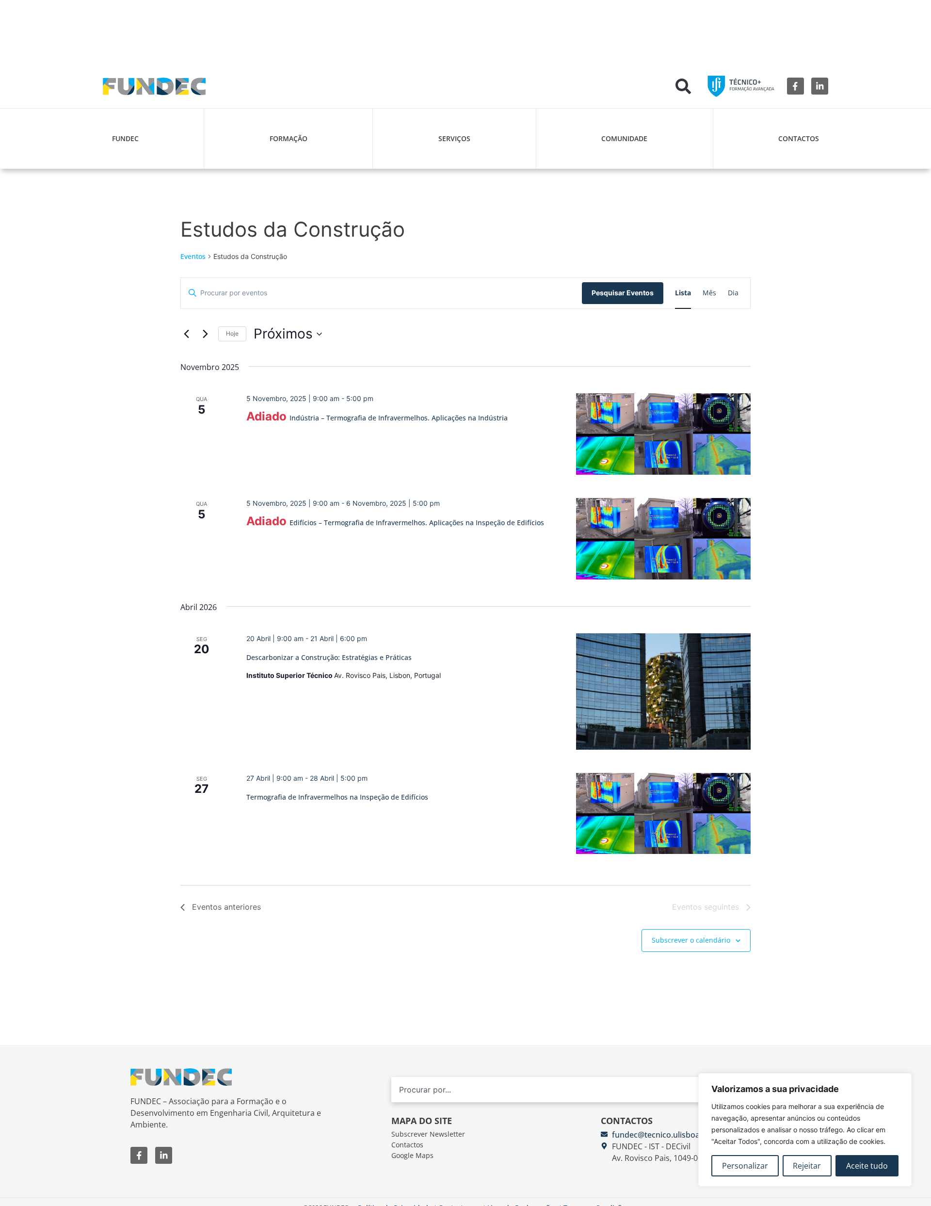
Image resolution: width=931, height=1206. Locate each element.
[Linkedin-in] (819, 86)
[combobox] (581, 1089)
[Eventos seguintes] (205, 334)
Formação (288, 138)
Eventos (193, 256)
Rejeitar (807, 1165)
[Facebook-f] (795, 86)
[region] (805, 1130)
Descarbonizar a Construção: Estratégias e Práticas (329, 657)
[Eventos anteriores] (186, 334)
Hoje (232, 333)
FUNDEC (125, 138)
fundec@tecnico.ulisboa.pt (660, 1134)
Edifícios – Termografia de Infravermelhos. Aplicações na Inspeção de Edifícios (416, 522)
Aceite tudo (867, 1165)
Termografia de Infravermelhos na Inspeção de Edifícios (337, 797)
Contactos (798, 138)
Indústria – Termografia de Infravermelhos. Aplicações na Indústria (398, 417)
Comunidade (624, 138)
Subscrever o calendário (691, 940)
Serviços (454, 138)
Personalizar (745, 1165)
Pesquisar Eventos (623, 293)
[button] (683, 86)
